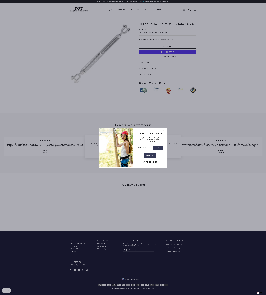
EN (261, 293)
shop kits (149, 156)
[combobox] (260, 293)
